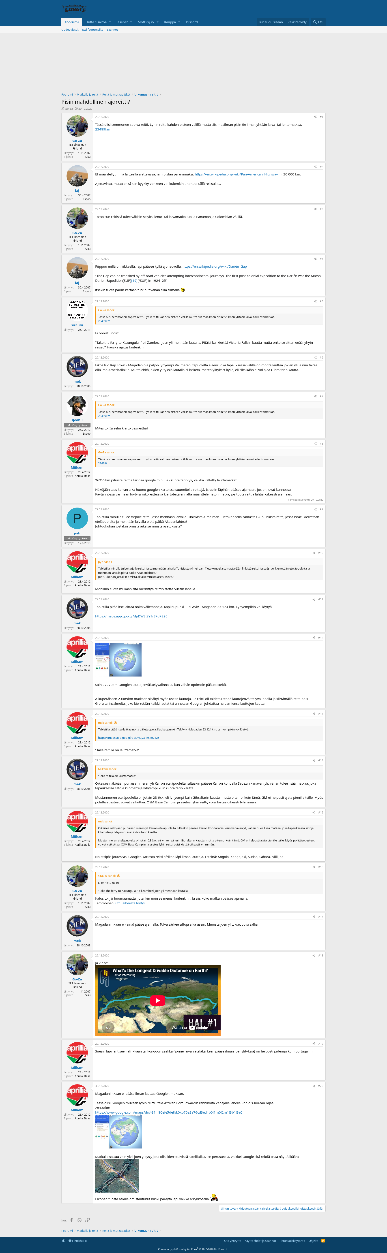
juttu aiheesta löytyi (129, 903)
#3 (321, 209)
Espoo (86, 199)
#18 (320, 955)
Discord (192, 22)
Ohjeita (313, 1241)
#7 (321, 396)
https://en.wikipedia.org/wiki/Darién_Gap (215, 266)
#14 (320, 760)
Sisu (87, 157)
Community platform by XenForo (193, 1249)
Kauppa (170, 22)
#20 (320, 1086)
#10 (320, 553)
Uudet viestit (70, 30)
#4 (321, 259)
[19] (134, 280)
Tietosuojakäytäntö (292, 1241)
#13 (320, 714)
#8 (321, 444)
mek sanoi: (105, 723)
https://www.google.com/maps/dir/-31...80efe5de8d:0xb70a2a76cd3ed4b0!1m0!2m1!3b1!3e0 (169, 1112)
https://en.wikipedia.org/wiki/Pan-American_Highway (236, 174)
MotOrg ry (146, 22)
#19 (320, 1044)
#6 (321, 357)
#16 (320, 867)
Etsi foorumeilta (92, 30)
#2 (321, 167)
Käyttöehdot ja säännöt (260, 1241)
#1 (321, 117)
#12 (320, 638)
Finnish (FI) (79, 1241)
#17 (320, 917)
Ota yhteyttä (232, 1241)
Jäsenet (122, 22)
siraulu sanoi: (107, 876)
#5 (321, 301)
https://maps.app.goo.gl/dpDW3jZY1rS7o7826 (131, 616)
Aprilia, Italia (82, 476)
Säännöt (112, 30)
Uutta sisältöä (96, 22)
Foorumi (72, 22)
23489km (102, 129)
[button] (110, 22)
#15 (320, 812)
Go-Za (69, 109)
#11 (320, 599)
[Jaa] (315, 117)
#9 (321, 509)
